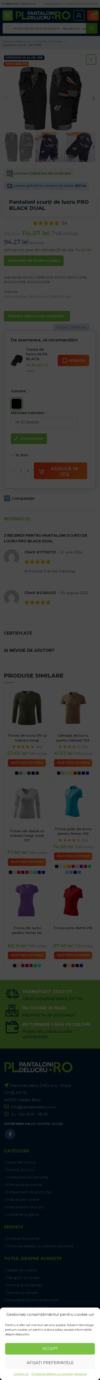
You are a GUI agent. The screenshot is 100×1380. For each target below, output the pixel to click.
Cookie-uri (21, 1374)
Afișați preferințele (50, 1362)
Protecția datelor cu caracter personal (59, 1374)
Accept (50, 1348)
